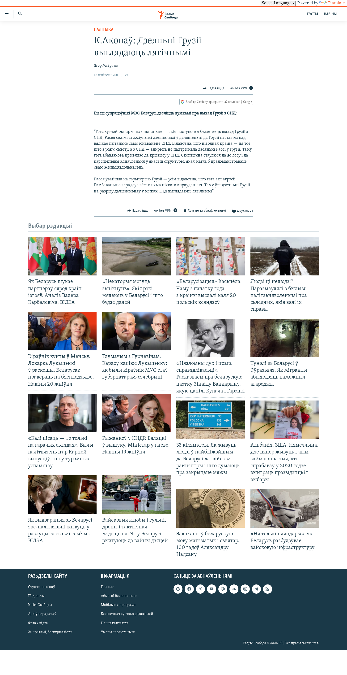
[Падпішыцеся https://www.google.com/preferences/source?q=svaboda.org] (178, 589)
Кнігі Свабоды (40, 605)
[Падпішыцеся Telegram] (256, 589)
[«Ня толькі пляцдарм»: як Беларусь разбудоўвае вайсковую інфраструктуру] (284, 508)
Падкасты (36, 596)
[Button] (213, 88)
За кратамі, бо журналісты (50, 632)
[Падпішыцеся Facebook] (189, 589)
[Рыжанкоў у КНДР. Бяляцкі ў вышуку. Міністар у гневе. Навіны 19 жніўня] (136, 413)
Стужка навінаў (41, 587)
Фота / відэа (38, 623)
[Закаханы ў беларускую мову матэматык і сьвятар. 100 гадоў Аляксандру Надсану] (210, 508)
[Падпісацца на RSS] (267, 589)
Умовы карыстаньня (118, 632)
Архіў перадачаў (42, 614)
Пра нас (107, 587)
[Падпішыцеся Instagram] (245, 589)
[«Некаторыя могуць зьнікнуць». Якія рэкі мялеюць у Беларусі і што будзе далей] (136, 256)
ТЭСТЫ (312, 14)
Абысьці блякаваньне (119, 596)
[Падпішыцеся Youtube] (211, 589)
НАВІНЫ (330, 14)
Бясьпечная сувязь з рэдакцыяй (127, 614)
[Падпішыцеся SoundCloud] (233, 589)
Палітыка (103, 30)
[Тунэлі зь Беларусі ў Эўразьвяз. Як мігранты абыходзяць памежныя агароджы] (284, 338)
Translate (336, 3)
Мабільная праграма (118, 605)
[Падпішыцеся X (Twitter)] (200, 589)
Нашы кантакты (114, 623)
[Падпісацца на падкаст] (222, 589)
